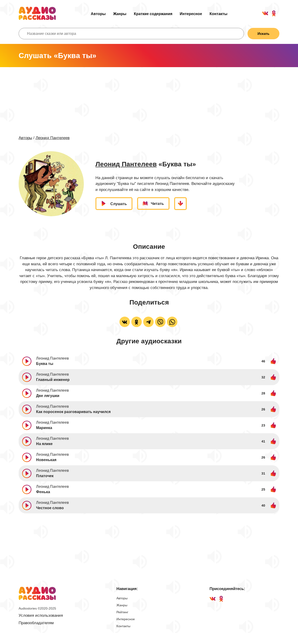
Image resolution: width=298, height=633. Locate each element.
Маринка (44, 428)
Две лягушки (47, 396)
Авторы (98, 14)
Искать (263, 34)
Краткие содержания (153, 14)
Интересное (191, 14)
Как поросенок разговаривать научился (73, 412)
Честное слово (50, 508)
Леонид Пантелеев (53, 138)
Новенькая (46, 460)
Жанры (119, 14)
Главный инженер (53, 380)
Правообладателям (36, 623)
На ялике (44, 444)
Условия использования (41, 615)
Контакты (218, 14)
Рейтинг (122, 612)
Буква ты (44, 364)
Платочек (45, 476)
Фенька (43, 492)
